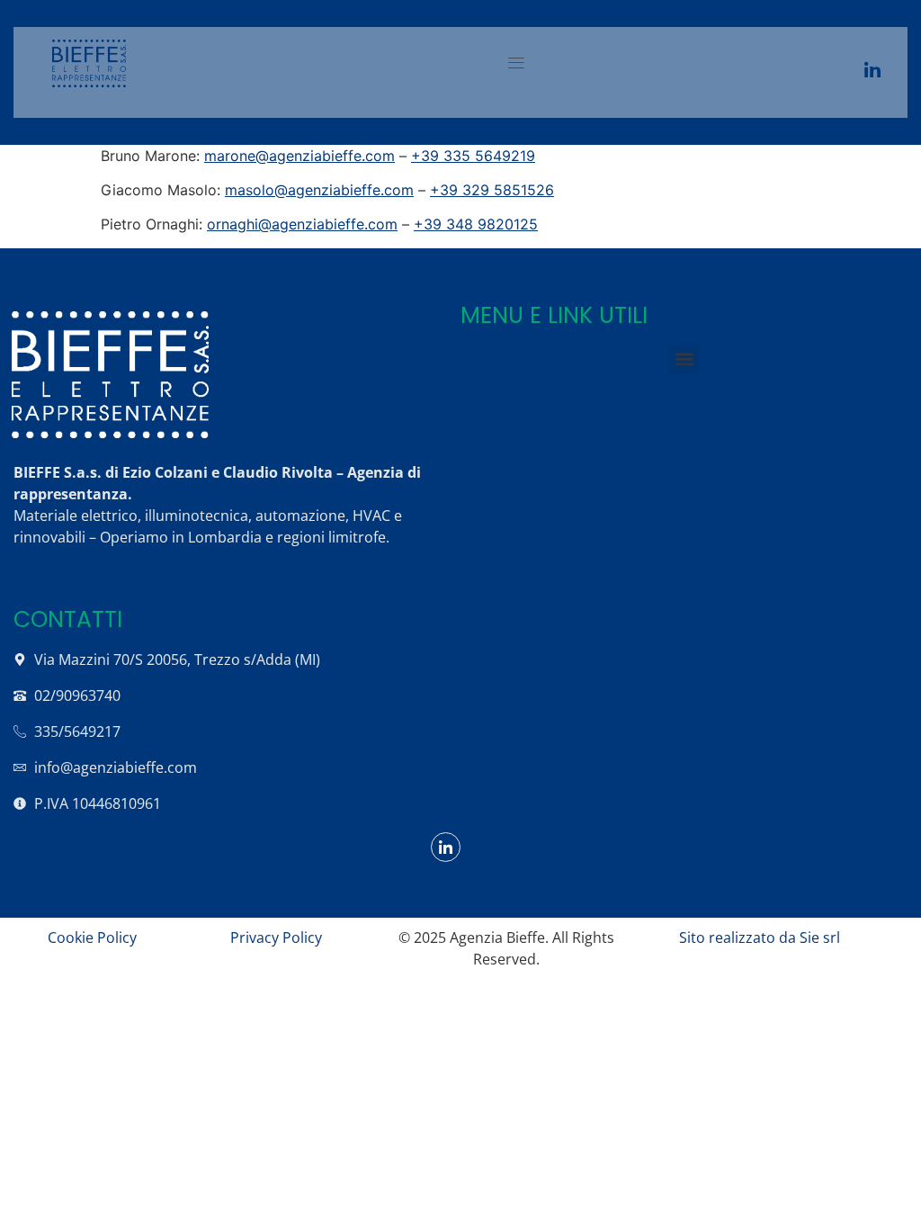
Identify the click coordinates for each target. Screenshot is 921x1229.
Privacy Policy (276, 937)
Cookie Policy (92, 937)
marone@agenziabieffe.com (299, 156)
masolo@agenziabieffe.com (319, 190)
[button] (515, 63)
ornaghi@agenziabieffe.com (302, 224)
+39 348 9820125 (476, 224)
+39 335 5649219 (473, 156)
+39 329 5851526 (492, 190)
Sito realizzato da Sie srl (759, 937)
